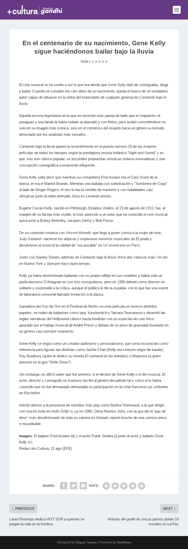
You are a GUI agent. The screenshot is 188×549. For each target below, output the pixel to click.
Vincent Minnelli (78, 233)
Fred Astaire (110, 177)
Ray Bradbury (30, 356)
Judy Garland (30, 239)
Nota (84, 61)
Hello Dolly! (60, 411)
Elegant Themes (86, 542)
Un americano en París (121, 245)
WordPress (124, 542)
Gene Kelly (117, 85)
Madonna (139, 356)
